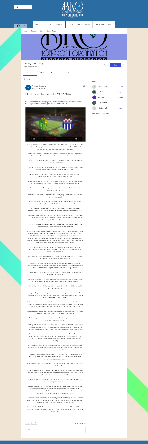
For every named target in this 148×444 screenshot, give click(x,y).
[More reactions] (34, 423)
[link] (30, 73)
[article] (55, 259)
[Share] (84, 86)
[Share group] (123, 65)
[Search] (105, 65)
